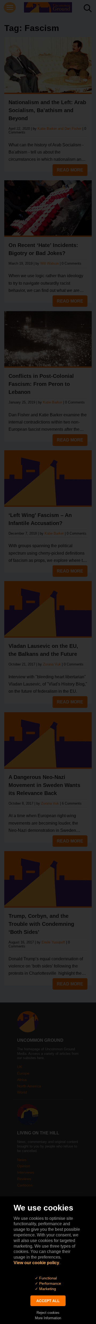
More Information (48, 1318)
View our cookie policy (36, 1262)
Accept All (48, 1301)
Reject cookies (48, 1313)
